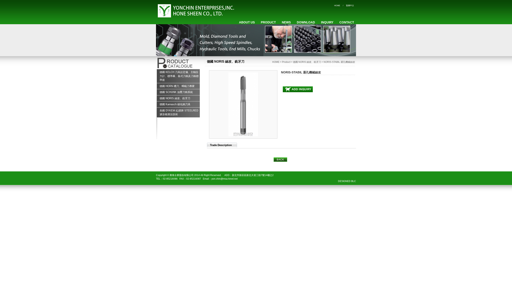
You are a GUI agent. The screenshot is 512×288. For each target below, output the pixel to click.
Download (306, 22)
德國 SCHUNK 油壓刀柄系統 (176, 92)
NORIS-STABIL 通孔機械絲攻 (339, 62)
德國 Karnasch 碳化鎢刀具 (175, 104)
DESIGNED (344, 181)
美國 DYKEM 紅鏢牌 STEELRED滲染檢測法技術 (179, 112)
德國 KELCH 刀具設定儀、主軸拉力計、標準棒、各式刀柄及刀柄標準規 (179, 76)
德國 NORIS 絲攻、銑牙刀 (175, 98)
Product (268, 22)
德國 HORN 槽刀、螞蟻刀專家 (177, 86)
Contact (346, 22)
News (286, 22)
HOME (337, 5)
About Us (247, 22)
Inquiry (327, 22)
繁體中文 (350, 5)
